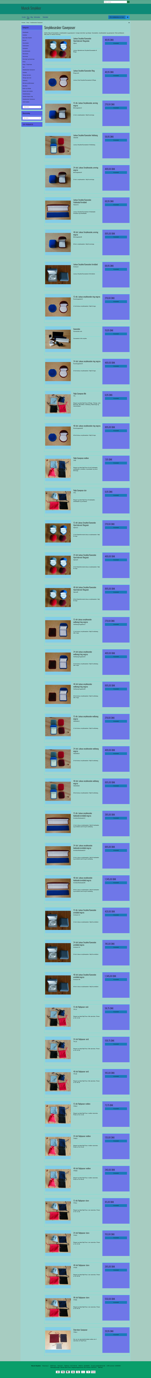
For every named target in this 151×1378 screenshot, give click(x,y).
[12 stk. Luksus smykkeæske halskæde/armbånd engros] (58, 824)
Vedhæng (25, 80)
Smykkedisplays (26, 94)
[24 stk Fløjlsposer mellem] (58, 1147)
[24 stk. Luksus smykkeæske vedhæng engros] (58, 759)
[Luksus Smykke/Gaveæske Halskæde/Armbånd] (58, 211)
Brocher (24, 40)
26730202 (87, 1365)
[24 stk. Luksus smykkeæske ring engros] (58, 372)
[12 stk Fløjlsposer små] (58, 1018)
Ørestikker (25, 86)
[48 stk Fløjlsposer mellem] (58, 1179)
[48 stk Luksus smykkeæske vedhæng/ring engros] (58, 695)
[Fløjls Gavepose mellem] (58, 469)
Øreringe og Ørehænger (28, 83)
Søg (128, 1)
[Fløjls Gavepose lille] (58, 404)
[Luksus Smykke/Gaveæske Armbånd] (58, 275)
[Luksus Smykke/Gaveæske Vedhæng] (58, 146)
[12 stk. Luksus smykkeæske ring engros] (58, 307)
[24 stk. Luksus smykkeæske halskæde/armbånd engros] (58, 856)
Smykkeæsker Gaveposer (29, 69)
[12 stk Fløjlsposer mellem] (58, 1115)
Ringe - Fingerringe (27, 64)
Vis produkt (116, 43)
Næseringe (25, 56)
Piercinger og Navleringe (29, 59)
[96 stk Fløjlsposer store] (58, 1308)
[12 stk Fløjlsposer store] (58, 1211)
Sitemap (100, 1367)
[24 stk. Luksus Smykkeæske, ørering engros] (58, 178)
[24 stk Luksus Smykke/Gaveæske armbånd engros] (58, 953)
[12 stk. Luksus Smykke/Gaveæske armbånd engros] (58, 921)
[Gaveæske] (58, 340)
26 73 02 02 (73, 1365)
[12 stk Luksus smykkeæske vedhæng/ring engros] (58, 630)
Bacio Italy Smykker (27, 37)
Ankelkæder (25, 32)
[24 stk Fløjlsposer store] (58, 1244)
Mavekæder (25, 53)
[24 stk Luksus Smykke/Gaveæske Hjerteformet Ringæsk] (58, 566)
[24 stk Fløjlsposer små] (58, 1050)
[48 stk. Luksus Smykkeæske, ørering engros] (58, 243)
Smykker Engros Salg (28, 96)
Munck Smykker (31, 8)
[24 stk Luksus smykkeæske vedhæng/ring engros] (58, 663)
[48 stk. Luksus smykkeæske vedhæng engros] (58, 792)
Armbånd (25, 35)
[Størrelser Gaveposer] (58, 1341)
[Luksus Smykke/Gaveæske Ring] (58, 81)
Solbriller (25, 72)
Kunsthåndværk (26, 51)
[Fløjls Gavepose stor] (58, 501)
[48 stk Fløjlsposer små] (58, 1082)
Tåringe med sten (27, 75)
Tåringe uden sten (27, 77)
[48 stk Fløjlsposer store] (58, 1276)
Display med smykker (28, 91)
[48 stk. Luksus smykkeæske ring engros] (58, 437)
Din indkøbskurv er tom (117, 17)
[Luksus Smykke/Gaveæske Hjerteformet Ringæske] (58, 49)
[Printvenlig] (129, 22)
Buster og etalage (27, 88)
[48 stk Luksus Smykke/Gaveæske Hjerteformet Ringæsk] (58, 598)
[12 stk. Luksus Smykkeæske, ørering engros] (58, 114)
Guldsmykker (26, 45)
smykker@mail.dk (100, 1365)
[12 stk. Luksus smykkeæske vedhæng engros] (58, 727)
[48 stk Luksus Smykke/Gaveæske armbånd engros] (58, 985)
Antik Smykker (26, 102)
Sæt (24, 67)
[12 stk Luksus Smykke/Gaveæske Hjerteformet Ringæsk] (58, 533)
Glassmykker (26, 43)
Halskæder (25, 48)
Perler (24, 61)
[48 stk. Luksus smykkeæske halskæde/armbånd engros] (58, 889)
